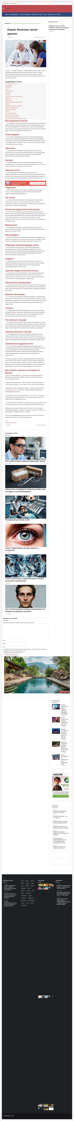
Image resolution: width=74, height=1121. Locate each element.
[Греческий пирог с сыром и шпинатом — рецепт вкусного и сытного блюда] (40, 885)
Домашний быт (14, 14)
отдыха (30, 895)
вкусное (27, 880)
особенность (24, 895)
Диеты (7, 14)
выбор (22, 883)
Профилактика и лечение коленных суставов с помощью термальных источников (59, 27)
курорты (23, 890)
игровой (32, 885)
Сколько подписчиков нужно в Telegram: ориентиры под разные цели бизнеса (64, 709)
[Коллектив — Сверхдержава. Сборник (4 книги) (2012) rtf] (51, 1105)
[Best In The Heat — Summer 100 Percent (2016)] (45, 885)
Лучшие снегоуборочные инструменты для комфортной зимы (64, 759)
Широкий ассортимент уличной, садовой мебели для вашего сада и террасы (64, 747)
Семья (40, 14)
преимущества (31, 898)
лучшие (28, 890)
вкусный (32, 880)
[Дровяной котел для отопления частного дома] (40, 1108)
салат (27, 902)
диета (32, 883)
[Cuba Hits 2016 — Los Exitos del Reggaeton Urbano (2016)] (45, 888)
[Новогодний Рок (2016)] (40, 888)
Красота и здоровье (25, 14)
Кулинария (35, 14)
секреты (32, 902)
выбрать (27, 883)
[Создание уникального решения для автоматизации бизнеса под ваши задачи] (51, 1049)
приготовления (31, 900)
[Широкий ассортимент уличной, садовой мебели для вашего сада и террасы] (56, 744)
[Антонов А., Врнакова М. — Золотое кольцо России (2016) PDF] (45, 996)
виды (22, 880)
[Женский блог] (6, 8)
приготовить (23, 900)
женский (27, 885)
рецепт (22, 902)
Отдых (45, 14)
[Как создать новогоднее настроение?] (40, 1105)
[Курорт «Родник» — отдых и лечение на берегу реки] (45, 1105)
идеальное (23, 888)
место (33, 890)
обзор (22, 893)
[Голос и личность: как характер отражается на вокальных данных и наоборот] (56, 719)
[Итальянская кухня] (51, 885)
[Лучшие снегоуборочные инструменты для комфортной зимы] (56, 757)
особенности (28, 893)
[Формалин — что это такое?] (51, 1108)
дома (22, 885)
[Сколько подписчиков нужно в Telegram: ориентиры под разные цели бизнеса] (56, 706)
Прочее (58, 14)
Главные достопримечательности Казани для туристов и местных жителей (64, 734)
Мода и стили (51, 14)
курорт (29, 888)
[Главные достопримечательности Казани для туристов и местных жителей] (56, 731)
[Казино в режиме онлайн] (45, 1108)
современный (24, 905)
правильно (23, 898)
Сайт (4, 646)
